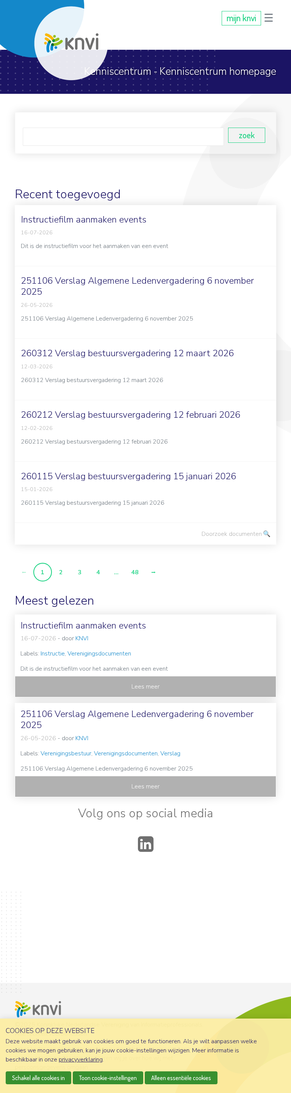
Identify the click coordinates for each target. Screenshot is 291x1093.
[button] (268, 18)
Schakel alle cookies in (38, 1078)
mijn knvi (241, 18)
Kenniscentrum (117, 72)
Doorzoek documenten (232, 534)
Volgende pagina (153, 572)
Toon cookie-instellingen (108, 1078)
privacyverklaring (81, 1059)
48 (135, 572)
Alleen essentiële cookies (181, 1078)
